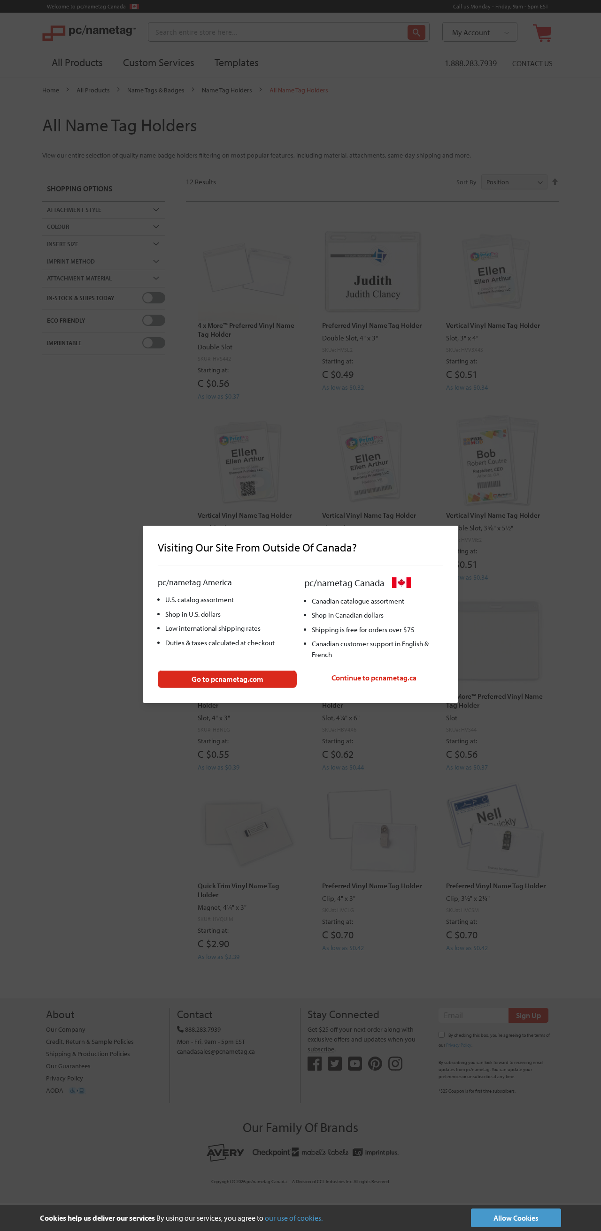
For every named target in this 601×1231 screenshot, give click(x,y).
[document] (300, 1217)
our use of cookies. (294, 1218)
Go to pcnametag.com (227, 679)
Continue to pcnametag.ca (373, 677)
